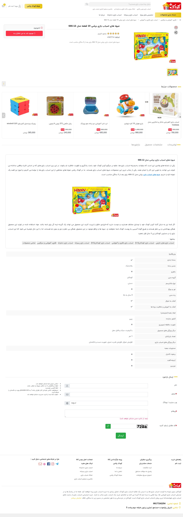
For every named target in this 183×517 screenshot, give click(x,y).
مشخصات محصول (153, 144)
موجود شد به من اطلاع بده (23, 33)
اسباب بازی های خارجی (165, 243)
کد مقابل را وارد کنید (168, 425)
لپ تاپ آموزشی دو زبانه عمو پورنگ (94, 123)
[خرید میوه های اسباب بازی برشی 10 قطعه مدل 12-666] (91, 485)
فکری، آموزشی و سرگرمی (168, 20)
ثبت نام (178, 463)
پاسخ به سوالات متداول (143, 471)
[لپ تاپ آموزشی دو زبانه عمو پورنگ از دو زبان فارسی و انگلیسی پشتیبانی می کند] (91, 105)
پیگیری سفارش (146, 459)
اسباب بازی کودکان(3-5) (144, 243)
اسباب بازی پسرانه (131, 15)
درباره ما (102, 15)
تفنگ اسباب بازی (86, 475)
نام (176, 385)
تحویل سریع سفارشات (144, 475)
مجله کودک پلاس (33, 6)
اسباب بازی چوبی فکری (144, 9)
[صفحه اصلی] (180, 20)
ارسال (121, 435)
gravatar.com (24, 390)
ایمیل (173, 394)
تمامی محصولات (29, 243)
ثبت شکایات (147, 468)
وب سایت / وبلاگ (170, 402)
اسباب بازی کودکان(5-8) (100, 243)
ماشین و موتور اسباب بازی (83, 479)
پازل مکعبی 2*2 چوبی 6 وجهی (60, 123)
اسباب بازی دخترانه (114, 15)
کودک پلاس (117, 463)
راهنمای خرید (176, 459)
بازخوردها (135, 144)
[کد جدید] (108, 426)
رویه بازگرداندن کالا (115, 459)
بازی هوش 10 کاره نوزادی (133, 123)
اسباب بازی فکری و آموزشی (149, 20)
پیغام (173, 411)
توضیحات (172, 144)
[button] (179, 115)
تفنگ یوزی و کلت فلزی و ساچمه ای (124, 9)
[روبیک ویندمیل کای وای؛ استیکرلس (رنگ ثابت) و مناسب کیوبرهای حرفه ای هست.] (20, 105)
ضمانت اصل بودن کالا (84, 459)
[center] (87, 4)
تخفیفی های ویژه (146, 15)
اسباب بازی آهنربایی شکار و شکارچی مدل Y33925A (163, 123)
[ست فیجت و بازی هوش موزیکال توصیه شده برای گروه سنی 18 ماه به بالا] (127, 105)
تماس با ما (118, 471)
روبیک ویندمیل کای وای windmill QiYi (21, 123)
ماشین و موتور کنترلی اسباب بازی (102, 9)
